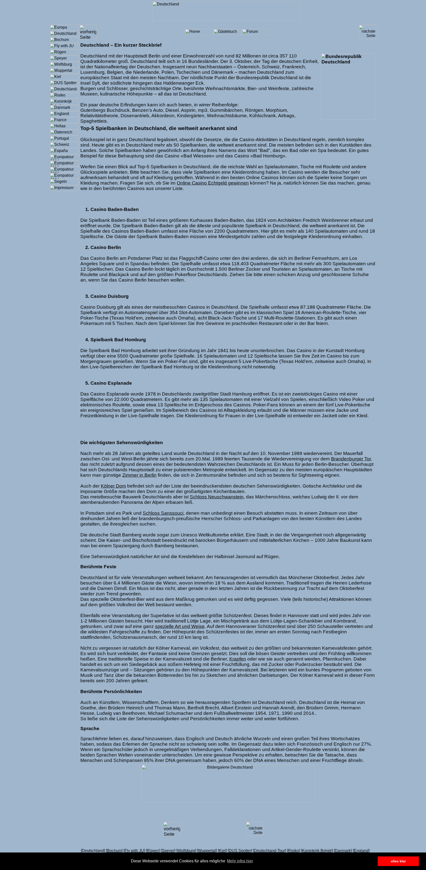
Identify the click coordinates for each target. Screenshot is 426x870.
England (361, 851)
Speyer (168, 851)
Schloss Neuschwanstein (217, 496)
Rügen (153, 851)
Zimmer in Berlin (139, 475)
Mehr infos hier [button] (240, 861)
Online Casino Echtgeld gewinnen (213, 183)
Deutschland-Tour (269, 851)
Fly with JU (134, 851)
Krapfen (237, 659)
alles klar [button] (398, 861)
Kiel (222, 851)
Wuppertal (207, 851)
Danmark (343, 851)
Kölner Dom (113, 486)
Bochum (114, 851)
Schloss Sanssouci (163, 513)
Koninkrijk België (317, 851)
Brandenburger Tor (351, 458)
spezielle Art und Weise (180, 626)
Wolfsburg (186, 851)
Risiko (293, 851)
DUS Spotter (240, 851)
